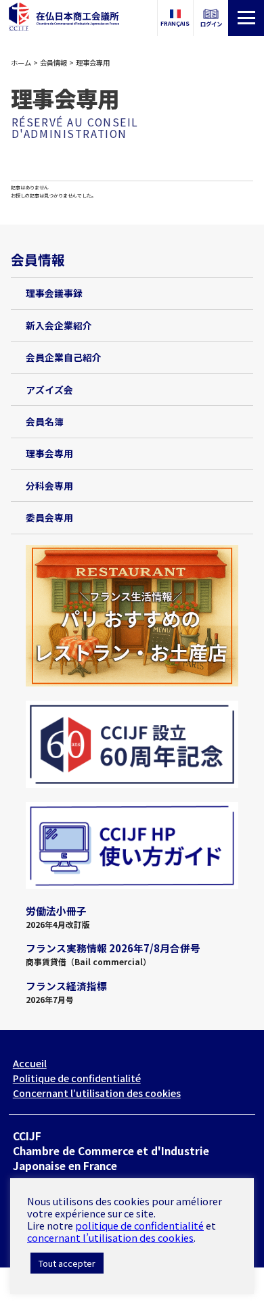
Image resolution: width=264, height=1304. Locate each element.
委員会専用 (49, 517)
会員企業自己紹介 (64, 357)
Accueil (30, 1063)
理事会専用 (49, 453)
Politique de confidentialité (77, 1078)
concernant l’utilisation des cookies (110, 1237)
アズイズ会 (49, 389)
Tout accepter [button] (67, 1263)
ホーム (21, 62)
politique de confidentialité (139, 1225)
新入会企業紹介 (59, 325)
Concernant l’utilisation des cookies (97, 1093)
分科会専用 (49, 485)
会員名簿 (45, 421)
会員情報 (53, 62)
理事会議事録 (54, 293)
